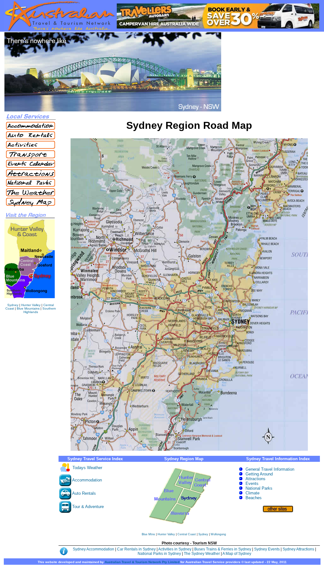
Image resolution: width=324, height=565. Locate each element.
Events (252, 483)
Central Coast (187, 534)
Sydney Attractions (298, 549)
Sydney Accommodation (94, 549)
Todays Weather (87, 467)
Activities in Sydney (175, 549)
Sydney (12, 305)
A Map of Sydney (236, 553)
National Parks (259, 488)
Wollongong (218, 534)
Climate (252, 493)
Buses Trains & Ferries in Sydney (223, 549)
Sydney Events (267, 549)
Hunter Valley (30, 305)
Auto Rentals (84, 493)
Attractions (255, 478)
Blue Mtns (149, 534)
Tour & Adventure (88, 506)
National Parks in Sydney (159, 553)
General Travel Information (270, 469)
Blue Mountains (28, 308)
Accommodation (87, 480)
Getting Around (259, 474)
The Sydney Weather (202, 553)
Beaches (254, 497)
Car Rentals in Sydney (137, 549)
